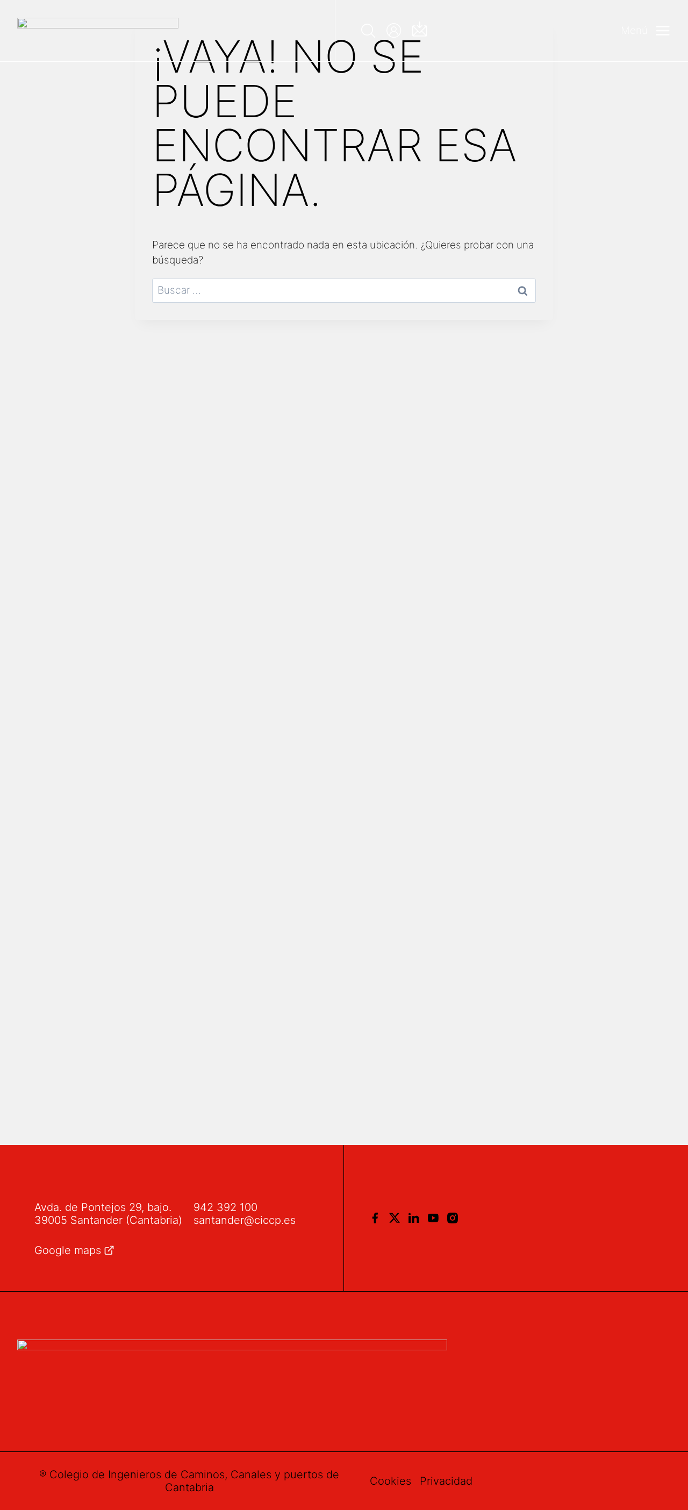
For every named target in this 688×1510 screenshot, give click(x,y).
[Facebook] (375, 1218)
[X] (394, 1218)
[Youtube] (433, 1218)
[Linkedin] (413, 1218)
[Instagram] (452, 1218)
